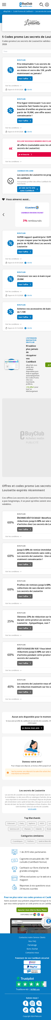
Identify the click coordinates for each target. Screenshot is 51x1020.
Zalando (39, 829)
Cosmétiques (17, 841)
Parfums (30, 841)
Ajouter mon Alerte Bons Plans (32, 910)
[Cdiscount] (32, 208)
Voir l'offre (23, 78)
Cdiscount (11, 823)
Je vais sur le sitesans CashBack (27, 189)
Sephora (32, 823)
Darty (22, 823)
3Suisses (27, 829)
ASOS (42, 823)
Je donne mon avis (30, 728)
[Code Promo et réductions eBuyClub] (25, 4)
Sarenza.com (14, 829)
